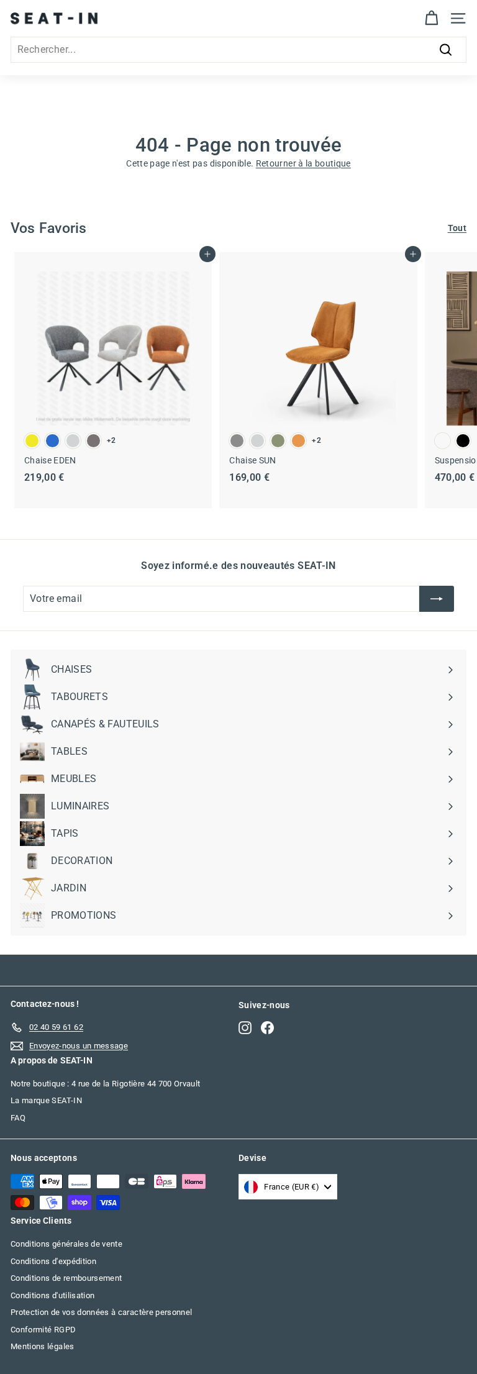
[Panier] (431, 18)
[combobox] (238, 50)
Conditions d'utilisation (52, 1295)
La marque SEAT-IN (46, 1100)
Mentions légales (43, 1346)
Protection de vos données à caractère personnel (101, 1312)
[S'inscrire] (436, 599)
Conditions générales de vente (66, 1244)
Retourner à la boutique (303, 163)
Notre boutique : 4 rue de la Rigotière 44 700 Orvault (106, 1083)
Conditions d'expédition (53, 1261)
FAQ (18, 1117)
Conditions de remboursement (66, 1278)
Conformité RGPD (43, 1329)
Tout (457, 228)
